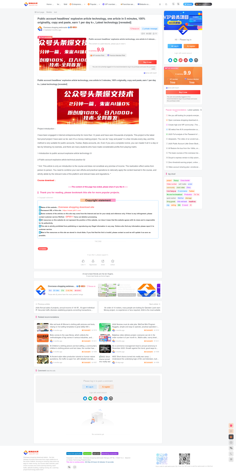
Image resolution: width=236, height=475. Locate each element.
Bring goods (171, 201)
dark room (96, 453)
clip (168, 205)
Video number (172, 184)
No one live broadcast (174, 194)
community (171, 187)
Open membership (204, 4)
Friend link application (74, 453)
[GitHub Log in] (111, 398)
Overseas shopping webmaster (55, 27)
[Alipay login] (106, 398)
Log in (90, 387)
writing (173, 205)
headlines (192, 201)
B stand (185, 205)
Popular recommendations (176, 110)
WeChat (181, 198)
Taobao (191, 191)
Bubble (49, 12)
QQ (179, 205)
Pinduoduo (188, 194)
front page (40, 12)
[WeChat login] (90, 398)
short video (181, 187)
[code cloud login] (101, 398)
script (190, 184)
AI (191, 205)
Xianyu (176, 180)
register (107, 387)
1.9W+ (57, 290)
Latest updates (193, 110)
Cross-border (185, 180)
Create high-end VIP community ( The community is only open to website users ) (199, 124)
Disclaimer (87, 453)
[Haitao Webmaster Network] (31, 452)
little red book (182, 201)
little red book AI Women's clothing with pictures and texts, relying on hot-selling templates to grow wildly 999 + (72, 325)
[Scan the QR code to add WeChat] (231, 448)
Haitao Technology (74, 460)
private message (150, 28)
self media (182, 184)
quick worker (171, 198)
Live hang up (171, 191)
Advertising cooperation (110, 453)
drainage (188, 198)
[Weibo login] (95, 398)
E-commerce (182, 191)
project (169, 180)
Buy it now (147, 62)
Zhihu (189, 187)
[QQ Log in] (85, 398)
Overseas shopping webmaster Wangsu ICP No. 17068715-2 (103, 458)
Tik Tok (196, 194)
